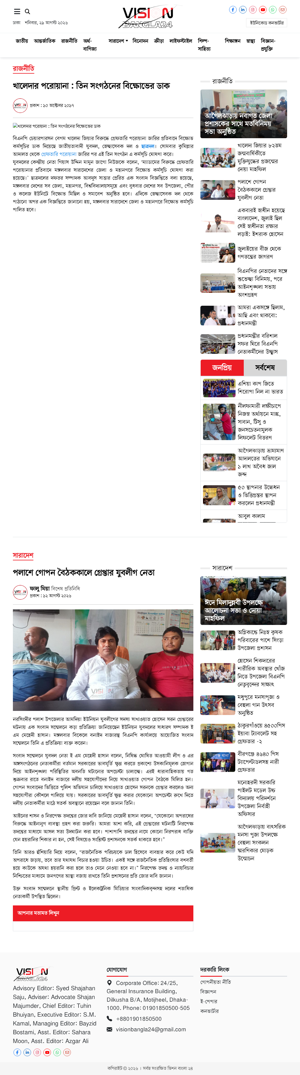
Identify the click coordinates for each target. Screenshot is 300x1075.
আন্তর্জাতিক (44, 41)
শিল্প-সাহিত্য (204, 45)
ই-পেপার (208, 1001)
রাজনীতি (69, 41)
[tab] (222, 368)
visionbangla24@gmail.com (150, 1029)
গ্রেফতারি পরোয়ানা (58, 154)
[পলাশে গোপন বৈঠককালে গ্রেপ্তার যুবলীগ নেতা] (103, 660)
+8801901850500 (138, 1018)
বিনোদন (140, 41)
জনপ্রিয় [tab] (222, 367)
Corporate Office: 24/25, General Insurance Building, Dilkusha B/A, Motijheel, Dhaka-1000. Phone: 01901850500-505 (149, 996)
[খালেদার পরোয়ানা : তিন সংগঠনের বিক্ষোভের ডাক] (56, 126)
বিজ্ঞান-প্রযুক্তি (268, 45)
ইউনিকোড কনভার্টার (267, 23)
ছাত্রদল (148, 146)
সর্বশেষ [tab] (265, 367)
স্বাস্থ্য (250, 41)
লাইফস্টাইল (181, 41)
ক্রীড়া (159, 41)
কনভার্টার (209, 1011)
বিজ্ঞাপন (208, 992)
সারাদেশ (116, 41)
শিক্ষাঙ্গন (233, 41)
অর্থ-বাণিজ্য (90, 45)
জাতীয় (22, 41)
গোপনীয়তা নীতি (215, 982)
